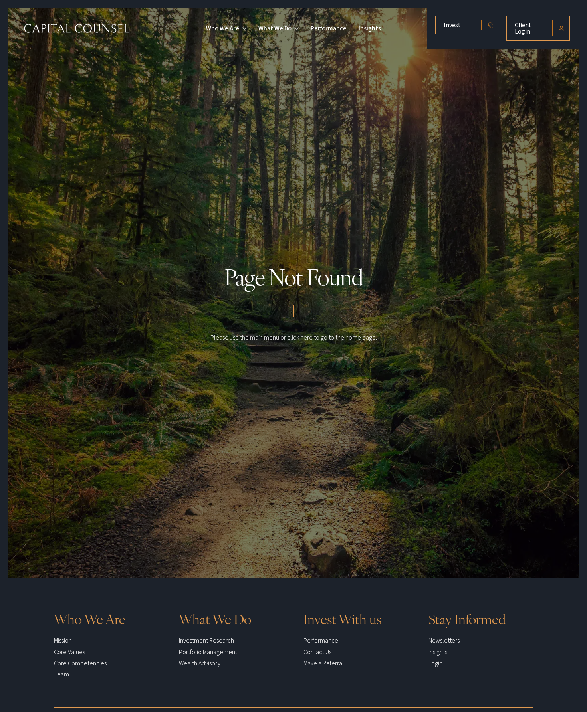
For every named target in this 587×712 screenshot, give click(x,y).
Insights (370, 28)
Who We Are (222, 28)
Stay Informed (467, 618)
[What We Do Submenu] (295, 28)
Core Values (69, 652)
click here (300, 337)
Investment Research (206, 640)
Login (435, 663)
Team (61, 674)
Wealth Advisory (199, 663)
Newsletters (444, 640)
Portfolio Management (208, 652)
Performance (329, 28)
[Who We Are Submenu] (242, 28)
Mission (63, 640)
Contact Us (317, 652)
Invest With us (342, 618)
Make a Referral (323, 663)
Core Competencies (80, 663)
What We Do (275, 28)
